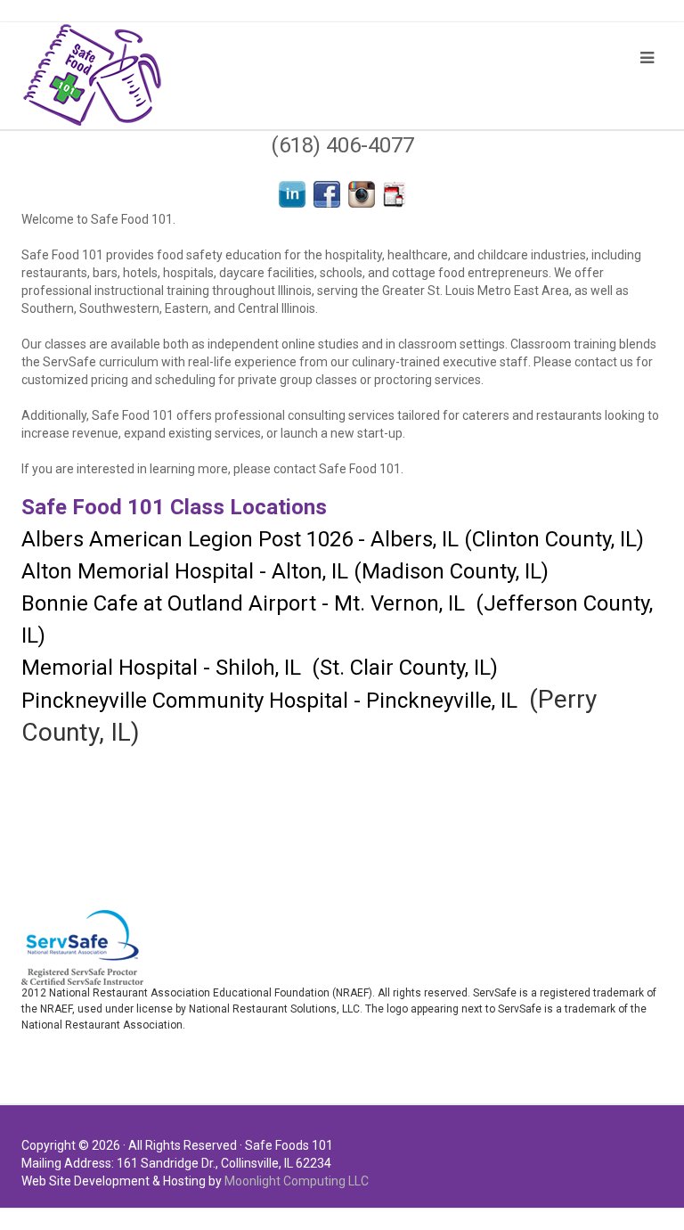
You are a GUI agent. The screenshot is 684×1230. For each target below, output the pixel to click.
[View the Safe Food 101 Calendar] (394, 193)
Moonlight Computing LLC (296, 1181)
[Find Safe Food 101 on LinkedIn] (292, 193)
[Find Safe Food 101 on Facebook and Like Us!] (327, 193)
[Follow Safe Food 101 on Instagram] (361, 193)
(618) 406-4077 (342, 145)
